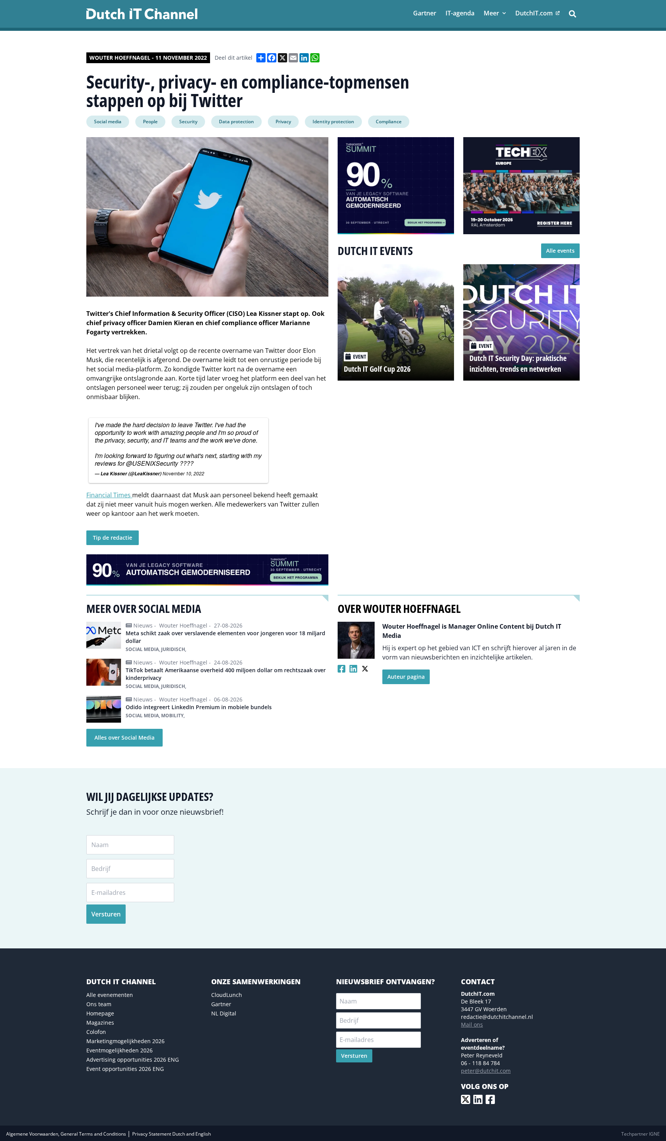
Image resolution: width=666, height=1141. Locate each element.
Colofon (96, 1031)
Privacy (283, 121)
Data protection (236, 121)
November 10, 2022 (183, 473)
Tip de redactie (112, 537)
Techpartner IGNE (640, 1134)
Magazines (100, 1022)
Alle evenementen (109, 994)
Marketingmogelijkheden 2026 (125, 1041)
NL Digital (223, 1013)
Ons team (98, 1004)
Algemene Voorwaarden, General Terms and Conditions (66, 1134)
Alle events (560, 250)
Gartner (221, 1004)
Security (188, 121)
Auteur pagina (406, 676)
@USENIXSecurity (152, 463)
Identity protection (333, 121)
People (150, 121)
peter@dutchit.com (486, 1070)
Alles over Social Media (124, 737)
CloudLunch (226, 994)
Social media (107, 121)
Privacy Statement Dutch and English (171, 1134)
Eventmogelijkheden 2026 (119, 1050)
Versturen (106, 914)
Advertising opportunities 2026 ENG (132, 1059)
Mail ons (472, 1024)
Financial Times (109, 495)
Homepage (100, 1013)
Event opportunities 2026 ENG (125, 1068)
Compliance (389, 121)
